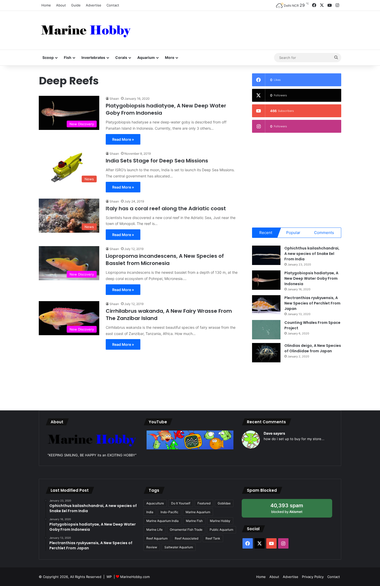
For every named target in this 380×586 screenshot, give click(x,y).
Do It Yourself (180, 503)
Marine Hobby (220, 521)
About (61, 5)
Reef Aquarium (157, 538)
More (169, 57)
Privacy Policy (313, 577)
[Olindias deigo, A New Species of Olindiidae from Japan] (266, 352)
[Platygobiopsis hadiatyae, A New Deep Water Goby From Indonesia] (266, 280)
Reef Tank (213, 538)
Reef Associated (186, 538)
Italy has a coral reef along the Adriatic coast (166, 208)
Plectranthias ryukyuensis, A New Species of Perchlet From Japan (312, 303)
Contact (113, 5)
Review (151, 547)
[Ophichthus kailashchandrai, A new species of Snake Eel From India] (266, 255)
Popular (293, 232)
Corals (121, 57)
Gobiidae (224, 503)
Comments (324, 232)
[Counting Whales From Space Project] (266, 329)
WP (109, 577)
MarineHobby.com (135, 577)
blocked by (292, 510)
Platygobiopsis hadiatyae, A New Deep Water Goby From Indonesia (311, 278)
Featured (203, 503)
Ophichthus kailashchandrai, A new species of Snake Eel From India (311, 254)
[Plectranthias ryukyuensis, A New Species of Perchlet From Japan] (266, 305)
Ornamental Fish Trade (186, 530)
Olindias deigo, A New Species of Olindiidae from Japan (312, 348)
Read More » (123, 139)
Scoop (48, 57)
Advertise (93, 5)
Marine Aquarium (198, 512)
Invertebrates (93, 57)
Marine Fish (194, 521)
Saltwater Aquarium (178, 547)
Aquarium (146, 57)
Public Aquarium (221, 530)
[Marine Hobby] (86, 30)
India (149, 512)
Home (46, 5)
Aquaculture (155, 503)
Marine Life (154, 530)
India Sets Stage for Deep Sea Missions (157, 160)
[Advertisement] (242, 27)
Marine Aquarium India (162, 521)
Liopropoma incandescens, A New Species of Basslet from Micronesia (165, 259)
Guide (76, 5)
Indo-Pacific (169, 512)
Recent (265, 232)
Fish (67, 57)
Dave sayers (274, 433)
